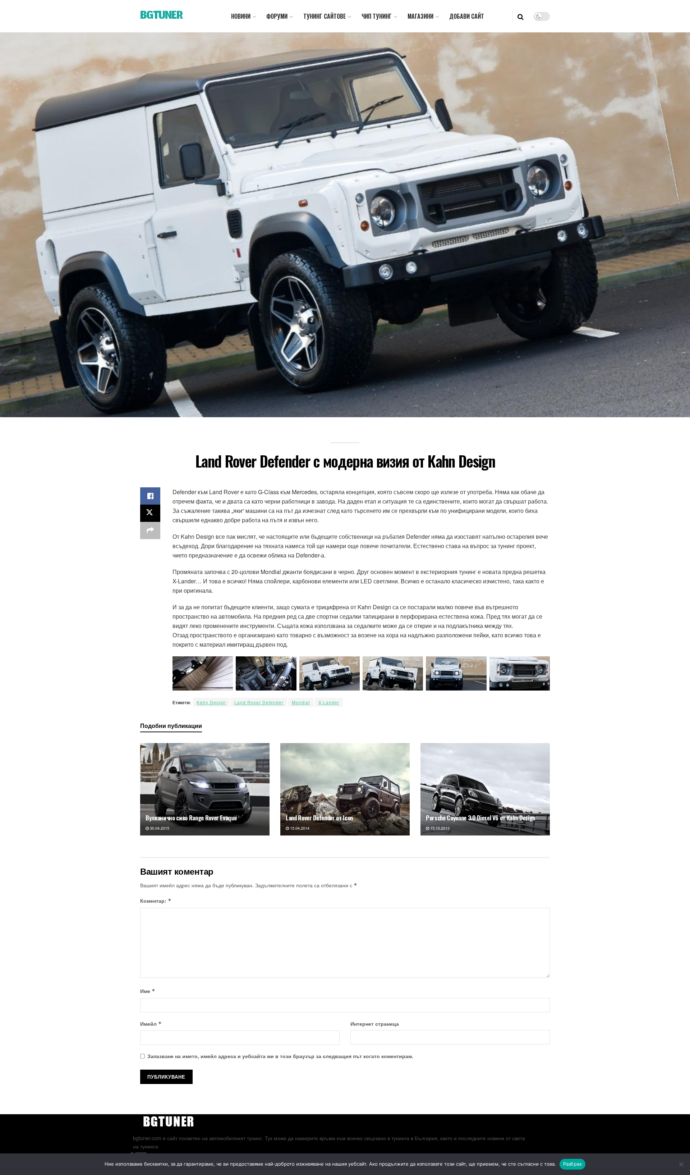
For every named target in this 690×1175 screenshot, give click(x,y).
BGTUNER (161, 16)
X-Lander (328, 702)
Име (147, 990)
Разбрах (572, 1164)
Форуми (277, 16)
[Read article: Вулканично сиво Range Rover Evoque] (205, 789)
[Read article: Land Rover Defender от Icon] (345, 789)
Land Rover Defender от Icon (319, 817)
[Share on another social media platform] (150, 530)
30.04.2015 (159, 828)
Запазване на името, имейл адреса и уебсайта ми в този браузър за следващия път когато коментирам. (280, 1056)
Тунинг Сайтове (324, 16)
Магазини (420, 16)
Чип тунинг (377, 16)
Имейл (151, 1023)
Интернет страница (374, 1023)
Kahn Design (211, 702)
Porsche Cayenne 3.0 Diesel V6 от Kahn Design (480, 817)
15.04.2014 (299, 828)
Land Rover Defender (259, 702)
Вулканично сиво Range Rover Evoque (191, 817)
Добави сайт (466, 16)
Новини (240, 16)
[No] (681, 1164)
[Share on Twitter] (150, 513)
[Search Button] (521, 16)
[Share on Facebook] (150, 496)
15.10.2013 (439, 828)
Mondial (301, 702)
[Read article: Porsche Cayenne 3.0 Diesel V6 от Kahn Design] (485, 789)
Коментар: (155, 900)
